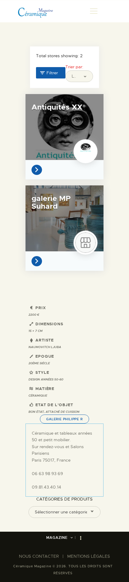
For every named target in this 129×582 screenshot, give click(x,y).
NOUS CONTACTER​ (39, 556)
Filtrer (52, 72)
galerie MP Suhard (51, 202)
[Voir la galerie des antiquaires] (38, 170)
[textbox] (61, 512)
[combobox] (64, 512)
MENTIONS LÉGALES (88, 556)
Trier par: (74, 66)
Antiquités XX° (59, 107)
